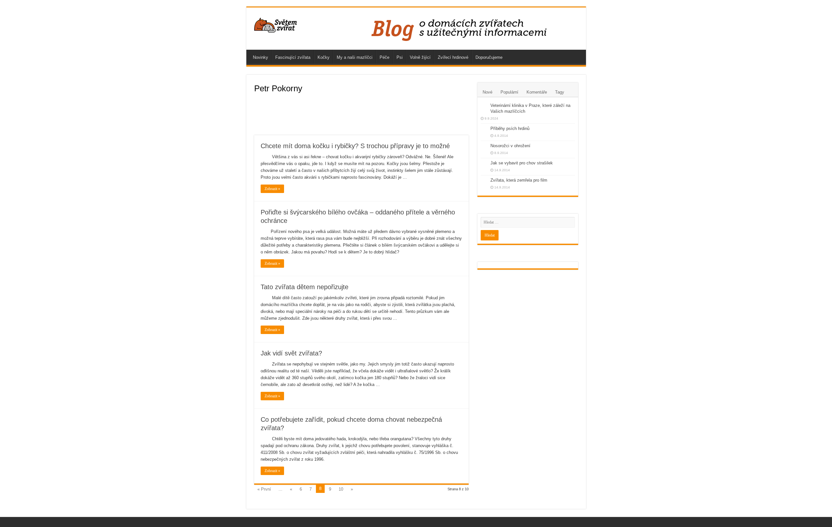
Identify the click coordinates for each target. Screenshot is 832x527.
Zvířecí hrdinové (453, 57)
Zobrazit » (272, 188)
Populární (509, 92)
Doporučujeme (488, 57)
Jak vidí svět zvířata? (291, 353)
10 (341, 489)
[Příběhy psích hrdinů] (484, 129)
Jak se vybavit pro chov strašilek (521, 163)
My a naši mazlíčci (354, 57)
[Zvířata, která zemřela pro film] (484, 180)
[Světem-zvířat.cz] (276, 24)
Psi (399, 57)
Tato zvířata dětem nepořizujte (304, 286)
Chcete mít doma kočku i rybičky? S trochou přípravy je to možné (355, 145)
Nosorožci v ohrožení (510, 145)
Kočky (324, 57)
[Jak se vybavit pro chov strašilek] (484, 163)
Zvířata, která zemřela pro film (518, 180)
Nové (487, 92)
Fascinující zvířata (292, 57)
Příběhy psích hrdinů (509, 128)
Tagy (559, 92)
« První (264, 489)
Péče (384, 57)
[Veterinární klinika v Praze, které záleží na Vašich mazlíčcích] (484, 106)
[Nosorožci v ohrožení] (484, 146)
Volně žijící (420, 57)
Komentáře (536, 92)
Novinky (260, 57)
